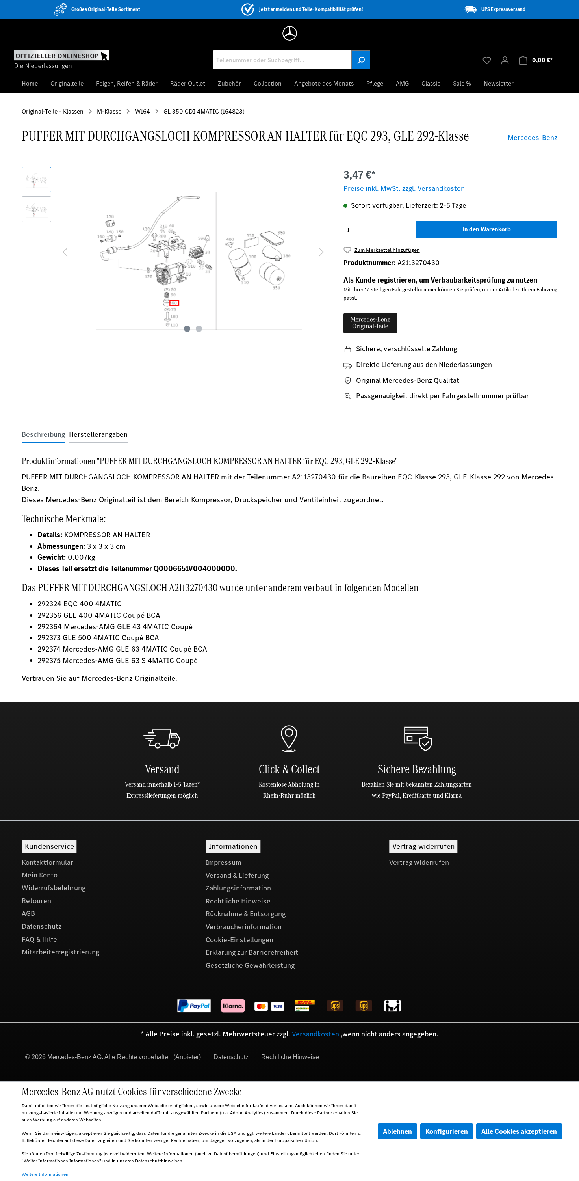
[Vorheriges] (65, 251)
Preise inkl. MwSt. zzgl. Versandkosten (404, 188)
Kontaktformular (47, 862)
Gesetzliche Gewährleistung (250, 965)
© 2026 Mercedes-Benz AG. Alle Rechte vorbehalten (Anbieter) (113, 1057)
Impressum (223, 862)
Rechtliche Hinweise (238, 901)
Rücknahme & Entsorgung (246, 913)
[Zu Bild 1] (187, 329)
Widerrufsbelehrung (53, 887)
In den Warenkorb (487, 229)
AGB (28, 913)
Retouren (36, 900)
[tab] (43, 434)
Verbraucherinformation (244, 926)
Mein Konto (40, 875)
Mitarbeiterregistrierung (60, 952)
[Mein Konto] (505, 59)
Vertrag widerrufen (419, 862)
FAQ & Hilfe (39, 939)
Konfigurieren (446, 1131)
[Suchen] (360, 59)
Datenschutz (41, 926)
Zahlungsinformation (238, 888)
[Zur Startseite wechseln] (61, 59)
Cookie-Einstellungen (239, 939)
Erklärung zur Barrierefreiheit (252, 952)
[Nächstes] (321, 251)
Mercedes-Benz (532, 137)
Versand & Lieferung (237, 875)
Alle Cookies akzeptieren (519, 1131)
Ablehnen (397, 1131)
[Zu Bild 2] (199, 329)
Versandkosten (315, 1034)
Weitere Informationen (45, 1174)
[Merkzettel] (487, 59)
